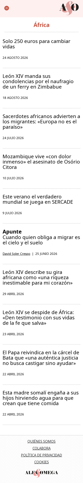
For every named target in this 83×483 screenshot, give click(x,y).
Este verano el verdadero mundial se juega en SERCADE (38, 199)
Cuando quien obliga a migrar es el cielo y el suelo (41, 237)
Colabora (42, 448)
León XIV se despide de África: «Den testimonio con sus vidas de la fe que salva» (39, 318)
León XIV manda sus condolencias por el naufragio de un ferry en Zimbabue (38, 81)
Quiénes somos (41, 441)
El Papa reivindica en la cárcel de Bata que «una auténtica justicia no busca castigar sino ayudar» (41, 358)
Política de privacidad (41, 455)
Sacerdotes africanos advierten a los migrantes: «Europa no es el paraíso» (41, 122)
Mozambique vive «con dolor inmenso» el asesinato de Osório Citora (41, 162)
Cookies (41, 462)
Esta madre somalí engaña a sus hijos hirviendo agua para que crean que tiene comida (41, 398)
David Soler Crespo (16, 254)
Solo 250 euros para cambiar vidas (36, 43)
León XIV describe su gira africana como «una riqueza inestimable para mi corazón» (38, 277)
